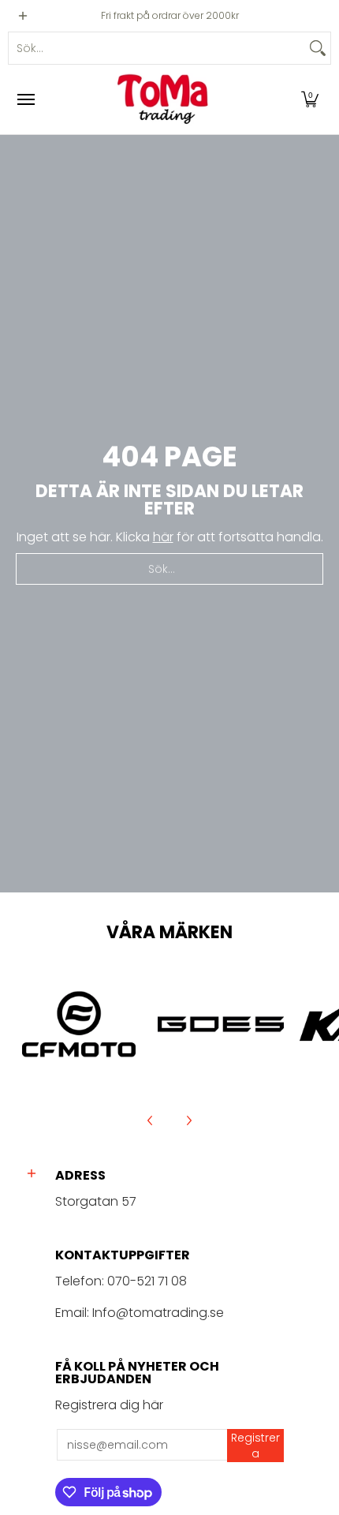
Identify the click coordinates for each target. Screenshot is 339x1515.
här (163, 537)
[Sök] (317, 48)
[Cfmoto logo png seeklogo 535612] (79, 1024)
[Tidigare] (150, 1120)
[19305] (221, 1024)
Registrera (255, 1445)
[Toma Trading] (165, 99)
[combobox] (157, 48)
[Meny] (25, 99)
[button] (309, 99)
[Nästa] (188, 1120)
